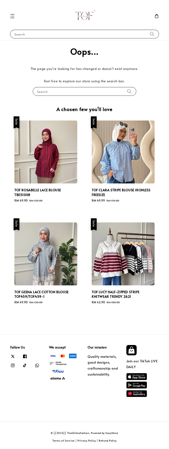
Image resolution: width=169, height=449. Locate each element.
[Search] (152, 34)
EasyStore (112, 433)
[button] (12, 16)
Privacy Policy (86, 440)
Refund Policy (108, 440)
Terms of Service (63, 440)
